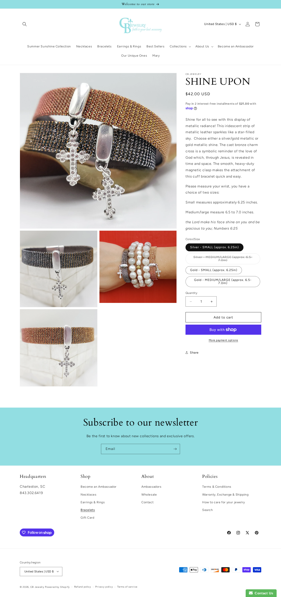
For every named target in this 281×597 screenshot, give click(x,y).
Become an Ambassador (99, 487)
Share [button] (194, 352)
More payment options (223, 340)
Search (207, 510)
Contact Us (263, 593)
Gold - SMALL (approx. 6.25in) (213, 270)
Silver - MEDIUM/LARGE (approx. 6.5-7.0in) (222, 259)
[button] (24, 24)
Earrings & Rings (93, 502)
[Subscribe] (175, 449)
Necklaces (88, 494)
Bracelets (88, 510)
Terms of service (127, 586)
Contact (147, 502)
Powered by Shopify (57, 586)
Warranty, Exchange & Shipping (225, 494)
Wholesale (149, 494)
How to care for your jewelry (223, 502)
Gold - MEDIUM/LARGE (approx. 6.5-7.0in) (223, 281)
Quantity (191, 293)
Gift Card (87, 518)
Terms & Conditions (216, 487)
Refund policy (82, 586)
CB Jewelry (37, 586)
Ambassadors (151, 487)
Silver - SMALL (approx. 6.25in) (214, 247)
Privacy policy (104, 586)
